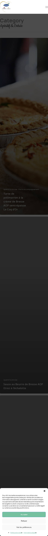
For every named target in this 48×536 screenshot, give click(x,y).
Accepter (24, 515)
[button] (44, 491)
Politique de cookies (16, 533)
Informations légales (30, 533)
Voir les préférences (24, 527)
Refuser (24, 521)
